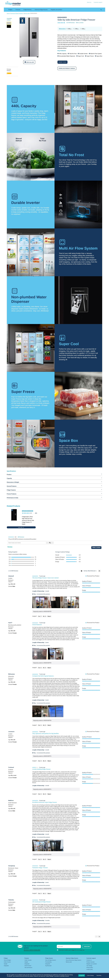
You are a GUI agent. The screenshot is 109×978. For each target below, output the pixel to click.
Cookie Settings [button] (90, 975)
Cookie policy (90, 969)
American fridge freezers (41, 9)
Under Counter (7, 962)
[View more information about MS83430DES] (14, 521)
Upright (5, 963)
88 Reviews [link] (71, 22)
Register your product (56, 9)
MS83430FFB (47, 611)
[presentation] (40, 602)
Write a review (79, 22)
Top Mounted (48, 965)
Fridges (10, 9)
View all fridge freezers (50, 960)
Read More (99, 975)
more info (20, 527)
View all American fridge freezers (73, 960)
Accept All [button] (81, 975)
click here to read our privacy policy (32, 949)
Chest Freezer (28, 965)
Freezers (18, 9)
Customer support (98, 2)
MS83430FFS (47, 756)
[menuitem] (91, 571)
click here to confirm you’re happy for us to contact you (71, 950)
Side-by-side (69, 962)
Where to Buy (62, 62)
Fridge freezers (27, 9)
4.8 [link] (67, 22)
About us (89, 2)
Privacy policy (90, 967)
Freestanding (48, 962)
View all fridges (7, 960)
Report (49, 616)
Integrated (6, 965)
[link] (61, 22)
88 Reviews (21, 537)
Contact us (89, 960)
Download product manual (67, 68)
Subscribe (87, 946)
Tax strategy (89, 965)
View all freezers (28, 967)
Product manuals (90, 962)
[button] (99, 936)
